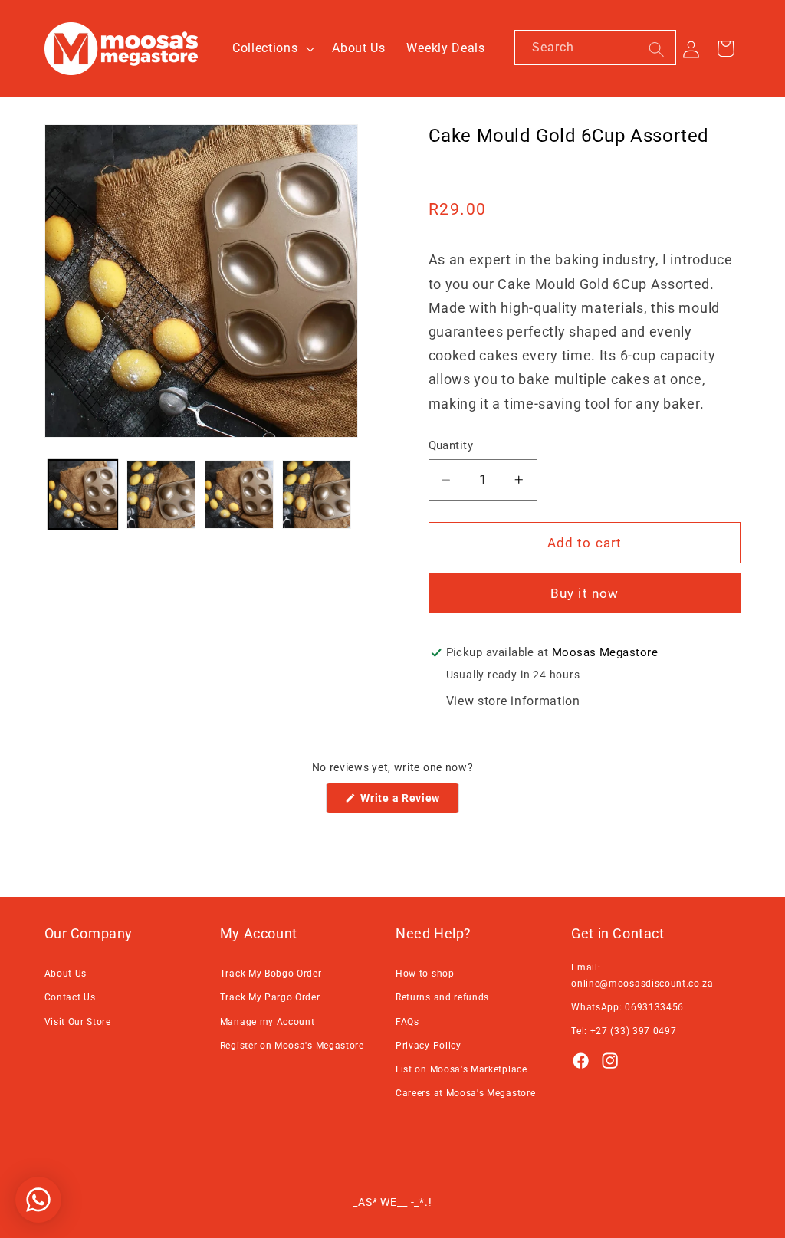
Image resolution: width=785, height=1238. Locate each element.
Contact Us (70, 997)
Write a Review (408, 802)
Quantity (451, 445)
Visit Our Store (77, 1021)
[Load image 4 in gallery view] (316, 494)
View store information (513, 701)
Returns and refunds (442, 997)
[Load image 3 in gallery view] (239, 494)
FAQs (407, 1021)
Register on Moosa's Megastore (292, 1045)
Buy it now (584, 593)
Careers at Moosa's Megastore (465, 1093)
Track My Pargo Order (270, 997)
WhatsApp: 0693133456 (627, 1007)
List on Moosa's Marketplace (461, 1069)
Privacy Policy (428, 1045)
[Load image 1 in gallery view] (82, 494)
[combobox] (595, 47)
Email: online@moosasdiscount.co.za (642, 975)
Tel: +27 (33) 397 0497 (623, 1031)
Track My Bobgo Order (271, 973)
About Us (65, 973)
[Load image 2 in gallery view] (160, 494)
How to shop (425, 973)
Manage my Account (267, 1021)
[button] (271, 48)
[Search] (656, 49)
